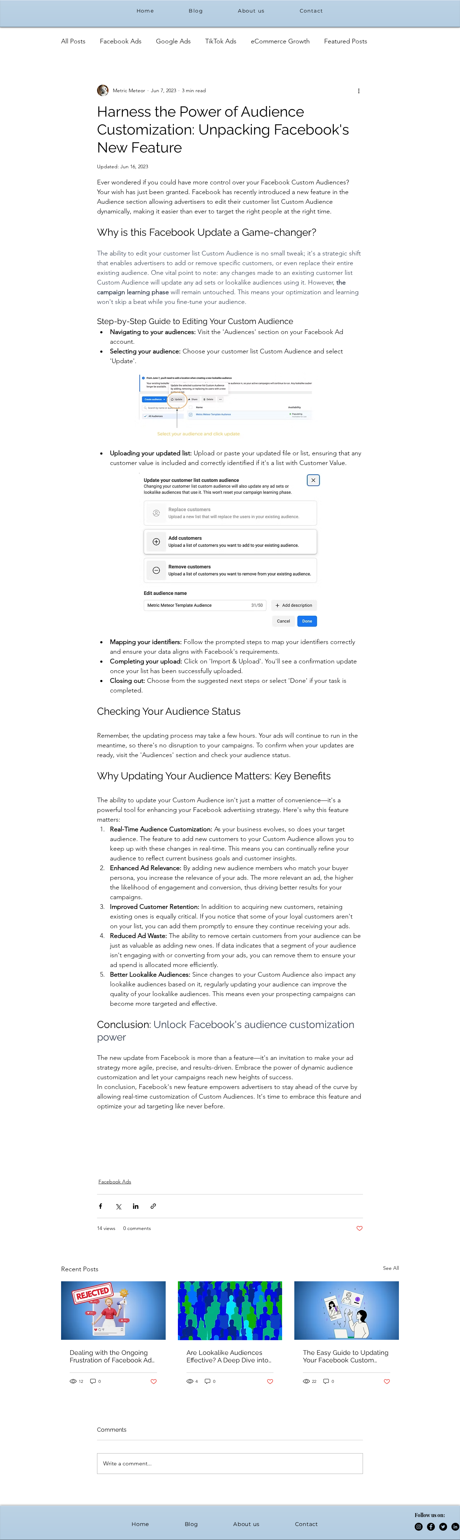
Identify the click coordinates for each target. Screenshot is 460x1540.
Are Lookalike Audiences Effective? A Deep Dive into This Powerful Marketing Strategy (227, 1356)
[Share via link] (153, 1206)
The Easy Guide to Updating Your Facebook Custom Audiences (345, 1356)
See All (391, 1268)
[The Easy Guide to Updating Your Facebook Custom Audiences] (346, 1310)
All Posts (73, 41)
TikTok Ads (220, 41)
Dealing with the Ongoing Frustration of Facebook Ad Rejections (111, 1356)
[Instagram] (419, 1527)
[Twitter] (443, 1527)
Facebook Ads (121, 41)
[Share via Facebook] (100, 1206)
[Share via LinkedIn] (135, 1206)
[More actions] (358, 90)
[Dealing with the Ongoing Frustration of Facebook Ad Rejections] (113, 1310)
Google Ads (173, 41)
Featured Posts (345, 41)
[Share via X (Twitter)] (118, 1206)
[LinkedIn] (455, 1527)
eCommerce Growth (280, 41)
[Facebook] (431, 1527)
